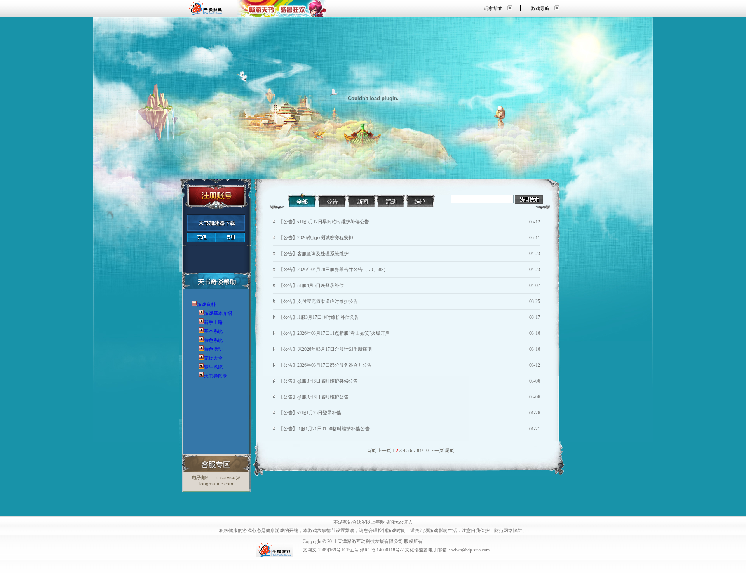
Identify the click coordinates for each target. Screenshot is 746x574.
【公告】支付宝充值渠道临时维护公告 (318, 301)
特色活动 (213, 349)
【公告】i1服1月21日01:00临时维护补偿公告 (324, 428)
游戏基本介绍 (218, 313)
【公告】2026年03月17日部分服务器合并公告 (325, 365)
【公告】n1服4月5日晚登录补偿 (311, 285)
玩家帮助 (493, 8)
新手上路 (213, 322)
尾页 (449, 450)
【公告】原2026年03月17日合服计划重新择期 (325, 349)
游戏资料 (206, 304)
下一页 (437, 450)
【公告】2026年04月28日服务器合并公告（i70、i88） (333, 269)
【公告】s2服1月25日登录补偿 (310, 413)
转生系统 (213, 367)
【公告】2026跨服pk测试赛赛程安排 (316, 237)
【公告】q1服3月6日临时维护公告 (314, 397)
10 (426, 450)
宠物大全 (213, 358)
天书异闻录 (215, 376)
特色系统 (213, 340)
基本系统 (213, 331)
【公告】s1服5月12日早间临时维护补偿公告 (324, 221)
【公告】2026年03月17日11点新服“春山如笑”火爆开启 (334, 333)
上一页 (384, 450)
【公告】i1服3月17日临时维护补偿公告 (319, 317)
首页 (371, 450)
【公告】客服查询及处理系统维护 (314, 253)
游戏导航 (540, 8)
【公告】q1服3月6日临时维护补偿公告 (318, 381)
